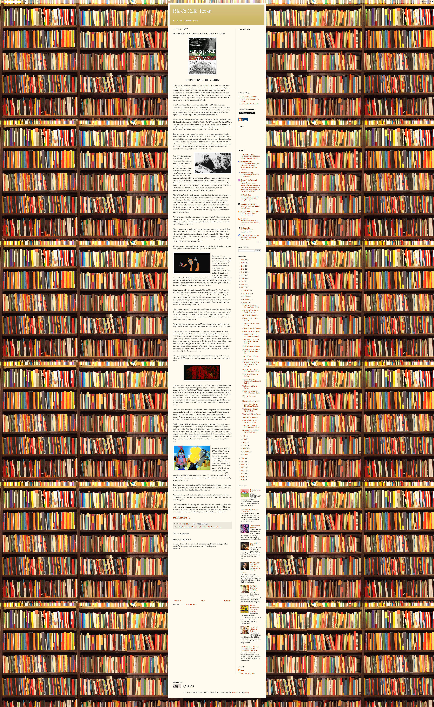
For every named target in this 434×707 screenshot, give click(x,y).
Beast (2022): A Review (255, 544)
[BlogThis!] (200, 524)
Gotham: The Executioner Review (250, 319)
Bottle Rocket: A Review (255, 491)
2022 (243, 272)
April (245, 445)
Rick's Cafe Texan (192, 10)
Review (219, 527)
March (245, 448)
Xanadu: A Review (248, 359)
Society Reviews (246, 161)
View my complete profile (246, 673)
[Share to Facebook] (204, 524)
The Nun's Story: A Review (251, 346)
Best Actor (244, 219)
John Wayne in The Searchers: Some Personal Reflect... (251, 381)
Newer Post (177, 600)
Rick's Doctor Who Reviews (249, 104)
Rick (242, 670)
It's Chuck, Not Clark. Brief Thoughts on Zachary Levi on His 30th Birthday (251, 567)
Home (203, 600)
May (244, 442)
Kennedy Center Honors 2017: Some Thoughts (250, 405)
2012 (180, 527)
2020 (243, 278)
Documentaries (186, 527)
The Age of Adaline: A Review (253, 629)
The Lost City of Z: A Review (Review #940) (250, 335)
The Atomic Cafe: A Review (251, 414)
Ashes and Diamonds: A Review (250, 375)
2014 (243, 464)
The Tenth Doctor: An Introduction (254, 588)
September (246, 299)
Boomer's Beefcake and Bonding (249, 181)
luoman (233, 692)
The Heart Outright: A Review (249, 387)
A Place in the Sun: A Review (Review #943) (250, 306)
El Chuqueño (245, 228)
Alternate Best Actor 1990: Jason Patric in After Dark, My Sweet (250, 223)
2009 (243, 480)
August (245, 302)
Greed (206, 85)
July (244, 436)
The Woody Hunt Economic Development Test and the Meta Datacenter (249, 199)
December (246, 290)
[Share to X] (202, 524)
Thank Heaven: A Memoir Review (250, 324)
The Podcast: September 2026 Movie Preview (250, 175)
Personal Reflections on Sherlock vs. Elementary (254, 608)
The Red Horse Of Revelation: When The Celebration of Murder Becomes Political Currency (250, 166)
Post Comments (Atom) (189, 604)
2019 (243, 281)
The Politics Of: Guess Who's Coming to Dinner (251, 392)
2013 (243, 467)
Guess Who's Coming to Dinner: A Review (250, 421)
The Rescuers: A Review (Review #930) (250, 410)
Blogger (247, 692)
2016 (243, 458)
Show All (258, 242)
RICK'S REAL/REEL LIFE (250, 211)
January (245, 454)
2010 (243, 477)
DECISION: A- (181, 517)
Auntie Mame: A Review (250, 356)
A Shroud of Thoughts (248, 204)
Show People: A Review (250, 315)
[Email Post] (193, 524)
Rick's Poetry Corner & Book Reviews (250, 100)
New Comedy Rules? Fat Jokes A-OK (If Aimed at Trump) (250, 157)
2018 (243, 284)
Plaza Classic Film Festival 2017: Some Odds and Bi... (251, 351)
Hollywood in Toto (247, 154)
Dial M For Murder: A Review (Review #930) (250, 426)
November (246, 293)
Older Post (227, 600)
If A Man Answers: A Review (249, 397)
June (244, 439)
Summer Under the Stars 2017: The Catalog (250, 431)
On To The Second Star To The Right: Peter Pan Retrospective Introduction (250, 649)
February (246, 451)
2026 (243, 260)
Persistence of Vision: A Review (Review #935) (250, 370)
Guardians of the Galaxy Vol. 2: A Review (250, 311)
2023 (243, 269)
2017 (243, 287)
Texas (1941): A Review (250, 417)
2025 (243, 263)
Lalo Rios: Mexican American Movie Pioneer (250, 207)
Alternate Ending (247, 172)
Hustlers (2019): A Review (255, 526)
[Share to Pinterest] (206, 524)
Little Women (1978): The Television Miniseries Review (250, 341)
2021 (243, 275)
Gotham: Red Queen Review (251, 331)
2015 (243, 461)
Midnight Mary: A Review (250, 401)
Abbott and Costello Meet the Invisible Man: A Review (250, 364)
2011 (243, 474)
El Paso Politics (246, 195)
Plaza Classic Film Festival (208, 527)
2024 (243, 266)
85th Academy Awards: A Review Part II (250, 510)
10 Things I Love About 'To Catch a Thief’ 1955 (249, 214)
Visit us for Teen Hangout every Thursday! (249, 238)
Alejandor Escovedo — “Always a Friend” (248, 231)
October (245, 296)
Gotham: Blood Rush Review (251, 328)
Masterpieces (195, 527)
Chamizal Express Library (250, 235)
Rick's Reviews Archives (248, 96)
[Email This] (198, 524)
